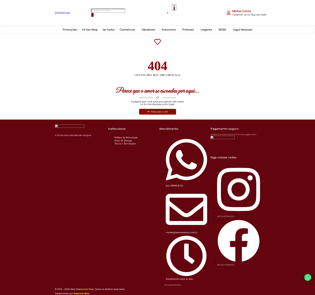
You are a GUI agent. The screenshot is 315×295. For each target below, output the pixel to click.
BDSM (222, 29)
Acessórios (169, 29)
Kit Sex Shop (90, 29)
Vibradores (148, 29)
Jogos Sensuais (242, 29)
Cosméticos (127, 29)
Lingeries (206, 29)
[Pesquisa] (92, 15)
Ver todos (109, 29)
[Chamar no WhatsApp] (307, 277)
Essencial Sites (81, 293)
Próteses (188, 29)
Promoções (70, 29)
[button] (128, 29)
